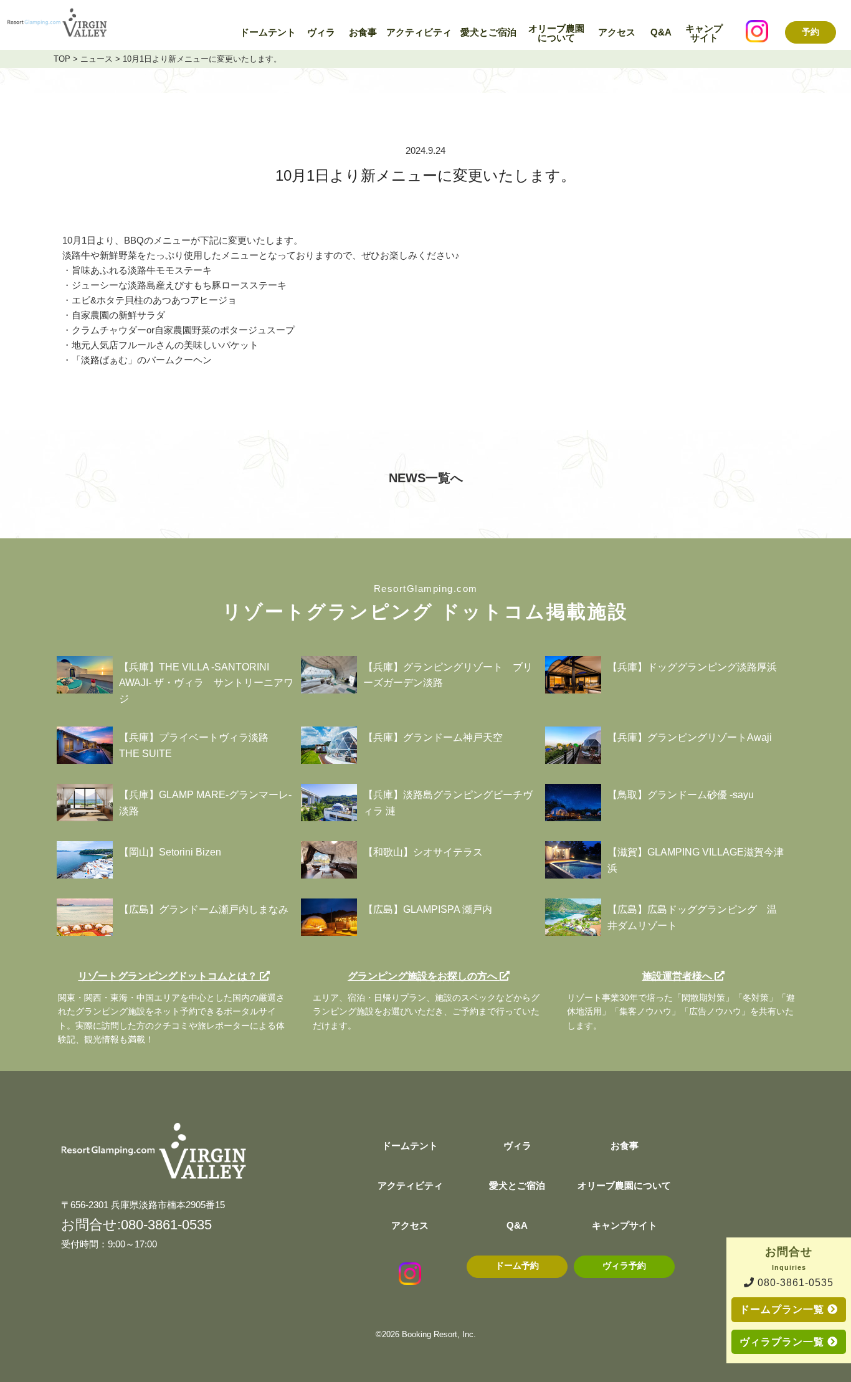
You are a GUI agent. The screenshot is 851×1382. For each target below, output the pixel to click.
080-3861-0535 (794, 1282)
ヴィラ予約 (624, 1265)
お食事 (363, 32)
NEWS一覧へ (426, 478)
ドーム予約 (517, 1265)
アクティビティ (419, 32)
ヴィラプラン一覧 (783, 1342)
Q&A (661, 32)
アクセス (616, 32)
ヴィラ (321, 32)
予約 (810, 32)
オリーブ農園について (556, 33)
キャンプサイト (704, 33)
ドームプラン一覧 (783, 1309)
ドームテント (268, 32)
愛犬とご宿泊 (488, 32)
